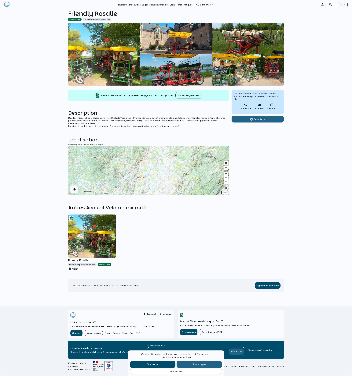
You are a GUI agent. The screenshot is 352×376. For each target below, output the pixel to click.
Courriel (259, 108)
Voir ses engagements (189, 95)
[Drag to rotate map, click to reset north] (226, 182)
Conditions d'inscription (260, 350)
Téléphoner (245, 108)
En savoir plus (189, 332)
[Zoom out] (226, 178)
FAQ (197, 4)
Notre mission (93, 333)
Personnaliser (176, 371)
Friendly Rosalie (78, 260)
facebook (151, 314)
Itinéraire (122, 4)
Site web (271, 108)
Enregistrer (260, 119)
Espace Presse (112, 333)
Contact (76, 333)
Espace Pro (128, 333)
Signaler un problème (267, 285)
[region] (148, 170)
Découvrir (134, 4)
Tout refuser (153, 364)
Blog (172, 4)
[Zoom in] (226, 174)
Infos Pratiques (185, 4)
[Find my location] (226, 168)
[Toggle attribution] (226, 188)
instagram (167, 314)
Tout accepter (199, 364)
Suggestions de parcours (155, 4)
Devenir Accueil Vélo (212, 332)
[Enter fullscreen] (226, 163)
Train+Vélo (207, 4)
